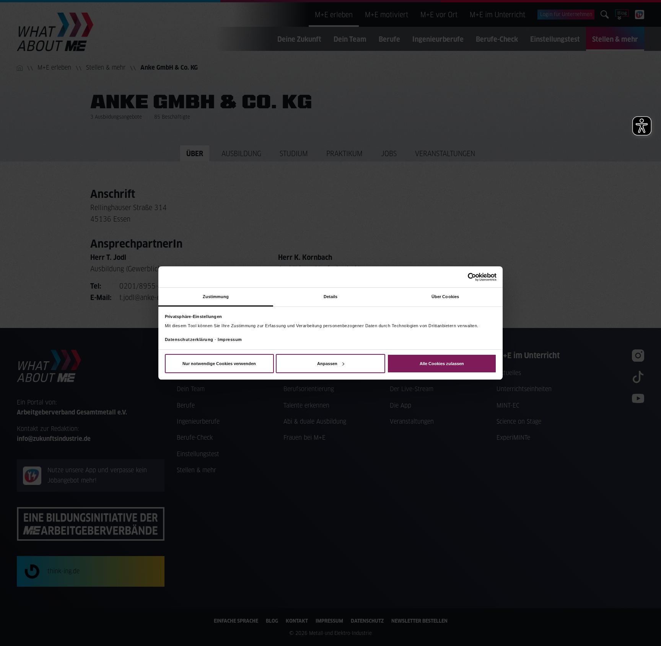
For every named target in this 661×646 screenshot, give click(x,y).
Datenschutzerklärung (189, 339)
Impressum (230, 339)
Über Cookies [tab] (445, 296)
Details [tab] (331, 296)
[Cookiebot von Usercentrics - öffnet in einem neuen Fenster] (463, 276)
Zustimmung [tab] (216, 296)
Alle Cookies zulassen (442, 363)
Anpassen (327, 363)
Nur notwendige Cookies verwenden (219, 363)
